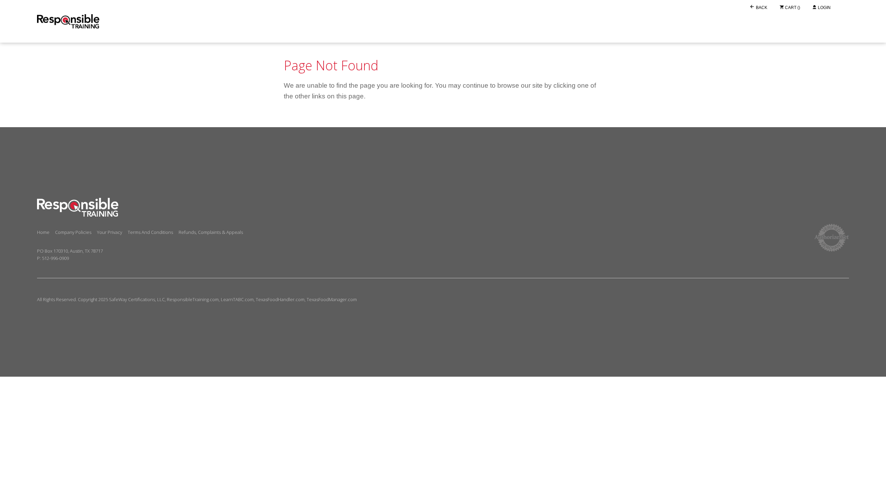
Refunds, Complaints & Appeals (211, 232)
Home (43, 232)
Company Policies (73, 232)
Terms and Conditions (150, 232)
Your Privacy (109, 232)
